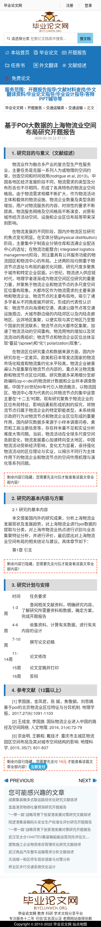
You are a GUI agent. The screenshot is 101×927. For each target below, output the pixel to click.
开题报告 (74, 52)
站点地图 (80, 923)
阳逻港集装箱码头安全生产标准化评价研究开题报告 (50, 821)
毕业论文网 (14, 107)
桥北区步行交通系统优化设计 (32, 866)
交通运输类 (55, 107)
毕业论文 (45, 52)
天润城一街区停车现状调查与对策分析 (39, 859)
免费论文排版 (17, 79)
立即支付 (38, 766)
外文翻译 (45, 65)
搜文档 (85, 38)
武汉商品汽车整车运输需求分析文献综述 (41, 851)
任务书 (15, 65)
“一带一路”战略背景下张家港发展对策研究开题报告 (50, 829)
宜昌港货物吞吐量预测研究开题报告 (38, 806)
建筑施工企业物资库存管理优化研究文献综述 (45, 844)
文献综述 (74, 65)
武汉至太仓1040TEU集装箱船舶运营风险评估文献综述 (53, 836)
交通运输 (75, 107)
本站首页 (17, 52)
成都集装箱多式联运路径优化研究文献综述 (43, 799)
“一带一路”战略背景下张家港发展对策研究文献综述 (50, 814)
